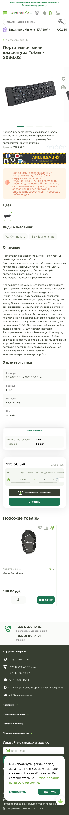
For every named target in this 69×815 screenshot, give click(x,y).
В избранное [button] (40, 527)
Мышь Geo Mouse (13, 573)
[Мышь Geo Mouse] (29, 541)
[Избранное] (50, 13)
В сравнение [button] (46, 527)
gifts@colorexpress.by (20, 695)
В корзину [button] (46, 599)
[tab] (34, 430)
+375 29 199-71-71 (18, 659)
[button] (5, 13)
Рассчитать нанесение (38, 492)
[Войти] (45, 13)
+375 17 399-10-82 (19, 672)
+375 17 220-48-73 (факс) (23, 667)
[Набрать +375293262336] (36, 13)
